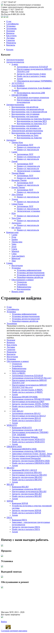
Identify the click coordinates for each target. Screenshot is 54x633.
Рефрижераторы (24, 287)
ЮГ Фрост (16, 228)
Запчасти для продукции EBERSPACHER (31, 461)
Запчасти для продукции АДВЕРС (27, 390)
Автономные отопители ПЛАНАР (32, 67)
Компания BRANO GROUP (24, 470)
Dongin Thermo (18, 187)
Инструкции (17, 265)
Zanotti (14, 161)
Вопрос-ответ (18, 291)
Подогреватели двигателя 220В (31, 93)
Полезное (10, 31)
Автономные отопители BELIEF (26, 489)
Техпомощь (11, 28)
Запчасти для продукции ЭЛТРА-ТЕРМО (30, 404)
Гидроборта (22, 284)
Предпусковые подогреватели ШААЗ (29, 416)
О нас (8, 21)
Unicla (14, 249)
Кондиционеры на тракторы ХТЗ (32, 123)
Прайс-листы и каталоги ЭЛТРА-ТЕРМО (30, 406)
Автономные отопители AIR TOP (27, 430)
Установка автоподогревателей (31, 275)
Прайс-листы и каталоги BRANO (27, 480)
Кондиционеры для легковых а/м (26, 128)
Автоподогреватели (15, 62)
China (14, 254)
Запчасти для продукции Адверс (31, 74)
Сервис (9, 263)
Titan (14, 261)
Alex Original (17, 194)
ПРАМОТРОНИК (20, 95)
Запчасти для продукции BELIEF (27, 494)
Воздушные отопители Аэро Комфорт (34, 88)
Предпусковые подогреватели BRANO (29, 475)
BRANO (10, 468)
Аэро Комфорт (18, 86)
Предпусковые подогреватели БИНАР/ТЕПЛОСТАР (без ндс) (29, 386)
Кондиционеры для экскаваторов (26, 133)
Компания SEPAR (20, 503)
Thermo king (17, 242)
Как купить (11, 35)
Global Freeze (17, 204)
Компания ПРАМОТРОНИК (25, 397)
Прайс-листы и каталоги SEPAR (26, 513)
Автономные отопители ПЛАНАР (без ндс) (31, 378)
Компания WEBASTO (22, 427)
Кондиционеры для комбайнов (25, 126)
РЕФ (14, 213)
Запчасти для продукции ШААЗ (26, 418)
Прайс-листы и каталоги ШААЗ (26, 420)
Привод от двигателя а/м (28, 149)
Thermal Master (18, 173)
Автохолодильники (15, 60)
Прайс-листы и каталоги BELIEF (27, 496)
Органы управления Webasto (25, 437)
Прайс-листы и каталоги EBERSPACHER (31, 463)
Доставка (10, 38)
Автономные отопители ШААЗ (26, 413)
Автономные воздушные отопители (33, 97)
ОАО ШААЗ (17, 411)
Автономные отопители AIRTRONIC (29, 451)
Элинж (15, 199)
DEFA (9, 517)
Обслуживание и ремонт (23, 280)
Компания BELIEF (20, 487)
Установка (10, 26)
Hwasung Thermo (19, 180)
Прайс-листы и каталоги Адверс (31, 76)
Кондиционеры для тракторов (25, 116)
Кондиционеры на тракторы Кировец (33, 119)
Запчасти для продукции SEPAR (26, 510)
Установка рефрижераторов (29, 270)
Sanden (15, 239)
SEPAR (10, 501)
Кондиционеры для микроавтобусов (28, 109)
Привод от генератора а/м (28, 147)
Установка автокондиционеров (30, 272)
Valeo (14, 244)
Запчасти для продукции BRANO (27, 477)
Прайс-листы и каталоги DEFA (26, 529)
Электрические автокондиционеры (27, 130)
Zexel (14, 246)
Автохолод (11, 140)
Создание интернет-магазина (14, 631)
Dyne (14, 237)
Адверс (15, 64)
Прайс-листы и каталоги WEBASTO (28, 442)
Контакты (10, 45)
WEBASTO (12, 425)
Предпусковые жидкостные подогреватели (29, 101)
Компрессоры (12, 232)
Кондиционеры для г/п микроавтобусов (29, 112)
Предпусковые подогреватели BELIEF (29, 491)
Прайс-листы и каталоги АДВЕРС (27, 392)
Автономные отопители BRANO (27, 472)
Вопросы (10, 33)
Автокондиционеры (15, 104)
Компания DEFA (19, 520)
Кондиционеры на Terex (27, 135)
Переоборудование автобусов (30, 277)
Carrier (14, 152)
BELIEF (10, 484)
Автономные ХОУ (25, 145)
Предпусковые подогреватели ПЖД (28, 401)
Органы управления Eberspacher (26, 458)
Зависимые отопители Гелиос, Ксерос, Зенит (32, 453)
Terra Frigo (16, 218)
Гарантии (10, 40)
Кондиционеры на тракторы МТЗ (32, 121)
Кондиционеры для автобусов (25, 107)
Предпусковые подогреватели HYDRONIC (31, 456)
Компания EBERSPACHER (24, 449)
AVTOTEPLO (18, 83)
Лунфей (15, 90)
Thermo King (17, 142)
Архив (20, 78)
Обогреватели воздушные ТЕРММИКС (34, 81)
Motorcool (16, 258)
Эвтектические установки (28, 171)
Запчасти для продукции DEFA (26, 527)
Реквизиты (11, 43)
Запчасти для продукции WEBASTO (28, 439)
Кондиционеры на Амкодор (29, 138)
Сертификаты (12, 24)
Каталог (10, 49)
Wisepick (15, 251)
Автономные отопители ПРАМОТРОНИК (31, 399)
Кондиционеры (24, 289)
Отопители (22, 282)
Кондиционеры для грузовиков (25, 114)
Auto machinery (18, 256)
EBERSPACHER (14, 446)
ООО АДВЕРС (19, 373)
